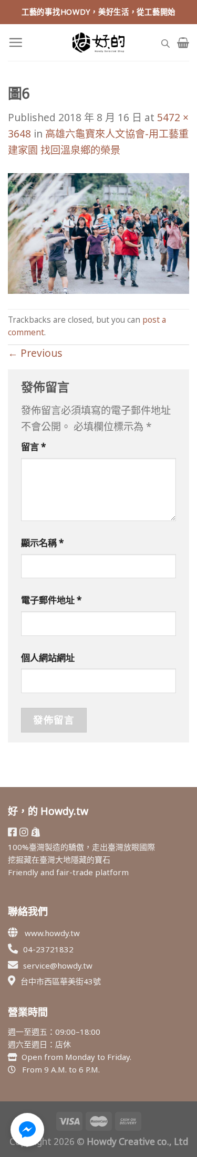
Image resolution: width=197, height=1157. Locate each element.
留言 (33, 447)
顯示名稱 (42, 543)
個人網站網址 (48, 658)
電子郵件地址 (51, 600)
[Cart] (183, 42)
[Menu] (15, 42)
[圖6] (98, 232)
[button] (27, 1130)
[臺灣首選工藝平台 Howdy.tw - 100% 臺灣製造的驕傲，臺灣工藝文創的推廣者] (98, 42)
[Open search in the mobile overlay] (165, 42)
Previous (35, 353)
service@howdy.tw (57, 965)
